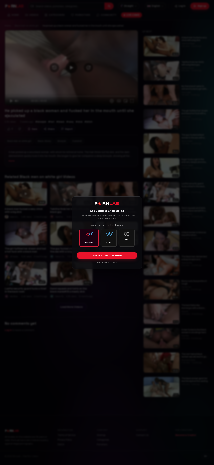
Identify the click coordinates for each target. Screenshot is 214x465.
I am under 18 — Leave (107, 262)
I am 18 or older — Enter (107, 255)
